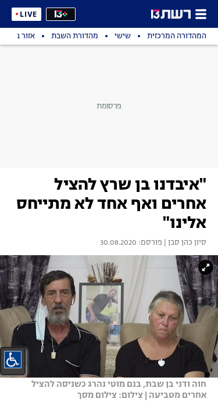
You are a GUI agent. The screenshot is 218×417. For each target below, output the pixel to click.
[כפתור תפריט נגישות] (13, 359)
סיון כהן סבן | (184, 243)
